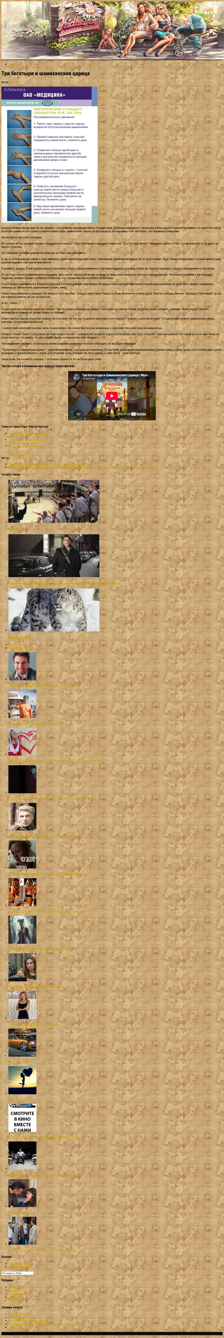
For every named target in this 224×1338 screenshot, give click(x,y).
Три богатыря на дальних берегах (27, 439)
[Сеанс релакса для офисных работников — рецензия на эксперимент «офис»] (22, 792)
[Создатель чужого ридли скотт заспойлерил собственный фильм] (22, 867)
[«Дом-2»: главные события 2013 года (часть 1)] (22, 1018)
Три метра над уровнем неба (24, 445)
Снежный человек (19, 637)
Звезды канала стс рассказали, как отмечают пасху (37, 723)
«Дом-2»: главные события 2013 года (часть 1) (35, 1024)
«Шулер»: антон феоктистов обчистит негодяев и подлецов (42, 1250)
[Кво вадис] (53, 521)
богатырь (15, 458)
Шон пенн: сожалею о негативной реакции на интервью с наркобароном (49, 911)
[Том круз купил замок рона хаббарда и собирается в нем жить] (22, 679)
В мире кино (15, 1287)
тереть (24, 458)
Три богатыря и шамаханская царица (29, 433)
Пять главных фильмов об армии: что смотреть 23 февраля (42, 836)
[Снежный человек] (53, 630)
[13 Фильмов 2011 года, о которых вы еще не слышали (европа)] (22, 1168)
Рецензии (13, 64)
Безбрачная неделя (19, 1061)
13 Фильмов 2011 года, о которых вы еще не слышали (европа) (44, 1174)
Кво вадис (14, 529)
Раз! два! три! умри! (19, 452)
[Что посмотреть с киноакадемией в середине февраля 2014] (22, 1131)
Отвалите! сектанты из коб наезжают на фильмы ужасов (40, 949)
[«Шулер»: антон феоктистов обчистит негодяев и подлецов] (22, 1243)
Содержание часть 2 (20, 1267)
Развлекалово (16, 1297)
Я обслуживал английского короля (28, 1320)
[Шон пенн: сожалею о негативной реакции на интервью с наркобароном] (22, 905)
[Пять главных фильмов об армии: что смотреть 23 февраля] (22, 830)
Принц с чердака (17, 1327)
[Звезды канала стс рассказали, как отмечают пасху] (22, 717)
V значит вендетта (18, 1314)
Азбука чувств (16, 1099)
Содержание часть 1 (20, 1263)
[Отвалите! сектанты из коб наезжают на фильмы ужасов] (22, 942)
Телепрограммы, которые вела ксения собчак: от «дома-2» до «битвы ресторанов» (56, 760)
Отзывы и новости (18, 1293)
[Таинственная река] (22, 1206)
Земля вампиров (17, 1317)
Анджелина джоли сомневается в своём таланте (36, 986)
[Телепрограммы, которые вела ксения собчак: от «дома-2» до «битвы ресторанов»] (22, 754)
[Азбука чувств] (22, 1093)
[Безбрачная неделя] (22, 1055)
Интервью (14, 1290)
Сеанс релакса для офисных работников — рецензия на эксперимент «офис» (52, 798)
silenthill (13, 82)
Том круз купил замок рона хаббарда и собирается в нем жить (44, 685)
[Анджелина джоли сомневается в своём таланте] (22, 980)
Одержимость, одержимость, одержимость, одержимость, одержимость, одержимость (64, 583)
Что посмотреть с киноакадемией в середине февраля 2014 (42, 1137)
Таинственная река (19, 1212)
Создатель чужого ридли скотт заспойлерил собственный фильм (45, 873)
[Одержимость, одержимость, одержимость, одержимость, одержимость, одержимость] (53, 576)
